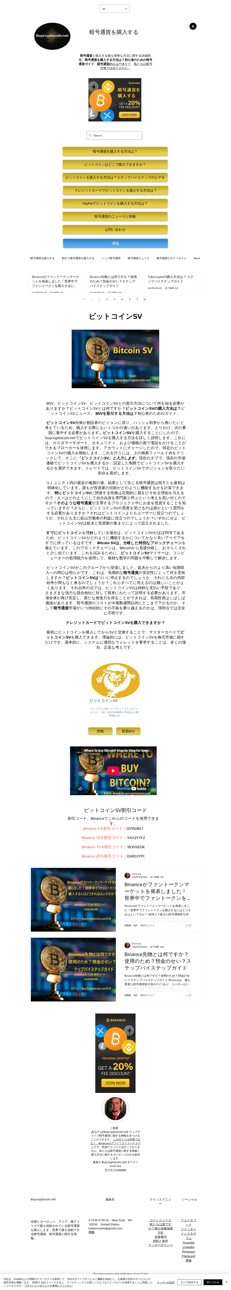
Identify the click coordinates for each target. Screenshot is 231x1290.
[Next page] (137, 299)
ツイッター (188, 1229)
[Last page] (145, 299)
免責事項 (160, 1237)
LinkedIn (189, 1247)
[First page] (84, 299)
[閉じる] (227, 1282)
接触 (91, 1232)
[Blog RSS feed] (193, 26)
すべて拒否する (189, 1282)
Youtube (189, 1242)
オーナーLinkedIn (115, 1169)
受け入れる (213, 1282)
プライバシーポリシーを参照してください (49, 1285)
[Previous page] (92, 299)
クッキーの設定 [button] (166, 1282)
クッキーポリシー (160, 1245)
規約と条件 (160, 1241)
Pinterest (188, 1251)
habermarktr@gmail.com (105, 1228)
